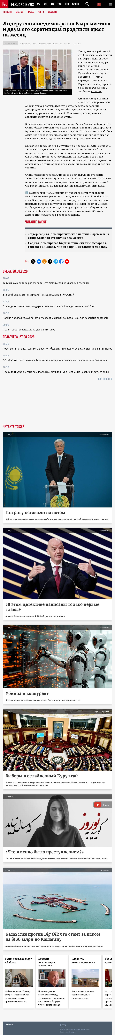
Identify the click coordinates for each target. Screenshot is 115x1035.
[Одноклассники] (44, 261)
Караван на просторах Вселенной (46, 962)
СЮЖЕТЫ (52, 12)
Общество (57, 43)
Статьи (19, 12)
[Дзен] (50, 261)
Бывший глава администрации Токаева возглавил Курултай (38, 294)
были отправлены (92, 192)
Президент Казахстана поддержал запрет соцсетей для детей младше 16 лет (49, 306)
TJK (52, 4)
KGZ (45, 4)
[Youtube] (67, 261)
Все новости (105, 379)
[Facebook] (61, 261)
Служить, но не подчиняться (84, 960)
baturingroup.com (79, 1029)
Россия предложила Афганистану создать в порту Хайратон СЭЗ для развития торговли (55, 318)
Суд (34, 43)
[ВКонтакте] (39, 261)
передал (81, 145)
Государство (25, 43)
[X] (33, 261)
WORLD (75, 4)
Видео (31, 12)
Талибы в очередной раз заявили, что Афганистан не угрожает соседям (46, 283)
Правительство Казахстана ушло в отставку (29, 329)
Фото (41, 12)
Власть (67, 43)
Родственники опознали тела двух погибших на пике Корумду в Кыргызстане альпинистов (57, 348)
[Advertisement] (57, 403)
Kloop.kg (96, 91)
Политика (76, 43)
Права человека (44, 43)
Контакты (9, 1024)
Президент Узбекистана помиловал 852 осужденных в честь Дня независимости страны (56, 372)
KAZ (38, 4)
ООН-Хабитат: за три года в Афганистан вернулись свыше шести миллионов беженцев (55, 360)
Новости (7, 12)
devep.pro (72, 1032)
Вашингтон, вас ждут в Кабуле (18, 960)
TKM (60, 4)
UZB (67, 4)
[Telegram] (55, 261)
